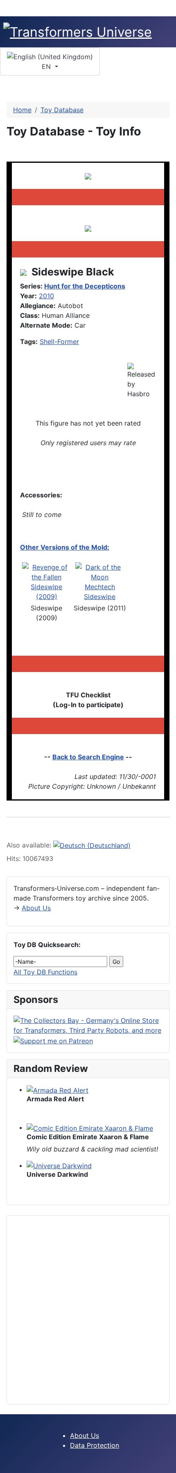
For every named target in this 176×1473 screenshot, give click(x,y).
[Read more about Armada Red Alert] (57, 1089)
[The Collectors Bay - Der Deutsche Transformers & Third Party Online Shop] (88, 1025)
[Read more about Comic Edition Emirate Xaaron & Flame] (90, 1127)
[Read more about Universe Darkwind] (59, 1165)
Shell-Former (59, 341)
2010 (46, 296)
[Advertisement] (88, 1310)
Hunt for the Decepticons (84, 286)
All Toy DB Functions (45, 972)
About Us (36, 908)
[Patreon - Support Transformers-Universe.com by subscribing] (53, 1040)
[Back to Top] (165, 1462)
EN (47, 66)
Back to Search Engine (88, 757)
